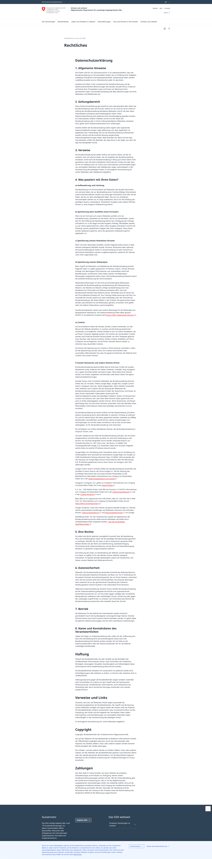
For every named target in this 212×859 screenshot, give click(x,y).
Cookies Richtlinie (87, 494)
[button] (48, 21)
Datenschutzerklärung (121, 492)
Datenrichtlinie (107, 485)
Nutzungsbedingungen (114, 512)
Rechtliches (77, 854)
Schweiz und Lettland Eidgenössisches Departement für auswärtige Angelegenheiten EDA (96, 9)
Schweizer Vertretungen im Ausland (119, 824)
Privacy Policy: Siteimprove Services (119, 315)
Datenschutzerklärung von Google (101, 479)
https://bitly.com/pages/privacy (87, 503)
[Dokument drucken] (164, 28)
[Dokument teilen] (169, 28)
